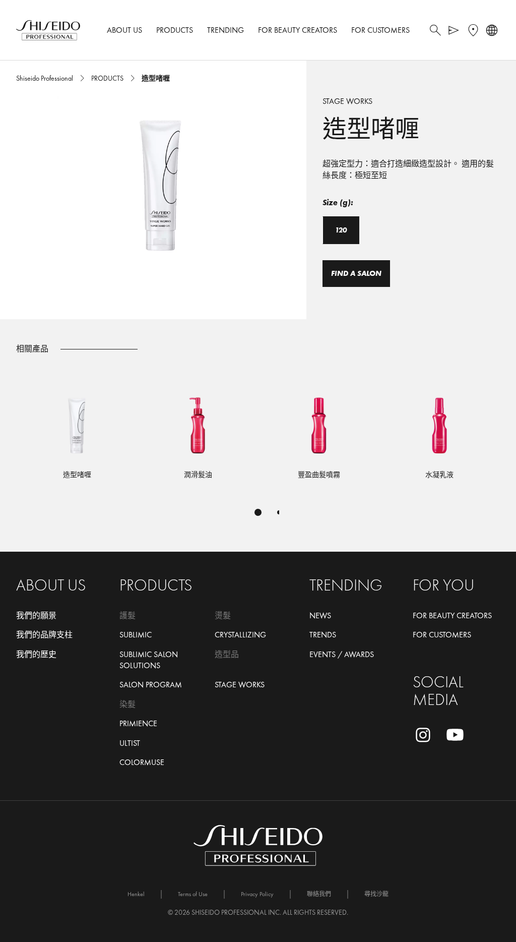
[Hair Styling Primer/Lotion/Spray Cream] (198, 437)
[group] (161, 177)
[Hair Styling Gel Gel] (77, 437)
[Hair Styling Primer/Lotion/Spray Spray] (439, 437)
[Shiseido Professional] (48, 30)
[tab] (258, 512)
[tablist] (258, 512)
